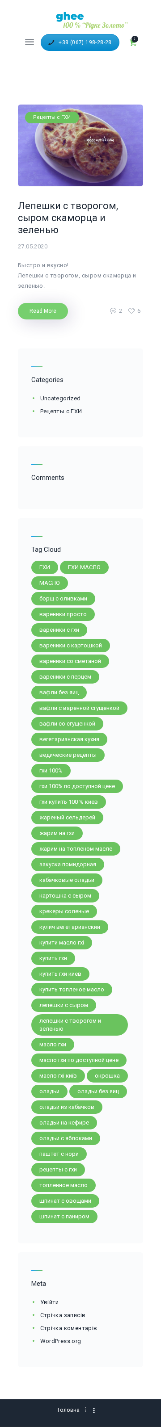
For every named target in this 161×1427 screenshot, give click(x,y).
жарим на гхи (57, 833)
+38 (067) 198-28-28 (85, 42)
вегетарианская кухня (69, 739)
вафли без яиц (59, 692)
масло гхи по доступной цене (79, 1060)
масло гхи (52, 1044)
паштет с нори (59, 1153)
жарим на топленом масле (75, 848)
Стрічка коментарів (68, 1328)
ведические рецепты (68, 754)
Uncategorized (60, 398)
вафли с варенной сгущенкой (79, 708)
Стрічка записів (63, 1315)
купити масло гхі (61, 942)
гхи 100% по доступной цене (77, 786)
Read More (43, 311)
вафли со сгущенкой (67, 723)
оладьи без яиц (98, 1091)
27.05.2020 (32, 246)
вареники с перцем (65, 676)
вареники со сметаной (70, 661)
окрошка (107, 1075)
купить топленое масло (71, 989)
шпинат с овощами (65, 1200)
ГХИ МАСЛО (84, 567)
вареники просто (63, 614)
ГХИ (44, 567)
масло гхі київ (58, 1075)
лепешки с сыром (63, 1005)
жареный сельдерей (67, 817)
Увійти (49, 1302)
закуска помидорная (67, 864)
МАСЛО (49, 582)
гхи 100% (51, 770)
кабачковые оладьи (66, 880)
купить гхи (53, 958)
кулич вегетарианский (69, 926)
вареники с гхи (59, 629)
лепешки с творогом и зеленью (70, 1024)
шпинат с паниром (64, 1216)
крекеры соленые (64, 911)
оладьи (49, 1091)
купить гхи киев (60, 973)
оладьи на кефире (64, 1122)
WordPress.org (60, 1341)
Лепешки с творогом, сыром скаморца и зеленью (68, 217)
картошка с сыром (65, 895)
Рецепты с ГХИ (52, 117)
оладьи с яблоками (65, 1138)
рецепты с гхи (58, 1169)
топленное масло (63, 1185)
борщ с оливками (63, 598)
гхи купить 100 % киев (68, 801)
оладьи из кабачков (66, 1107)
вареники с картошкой (70, 645)
